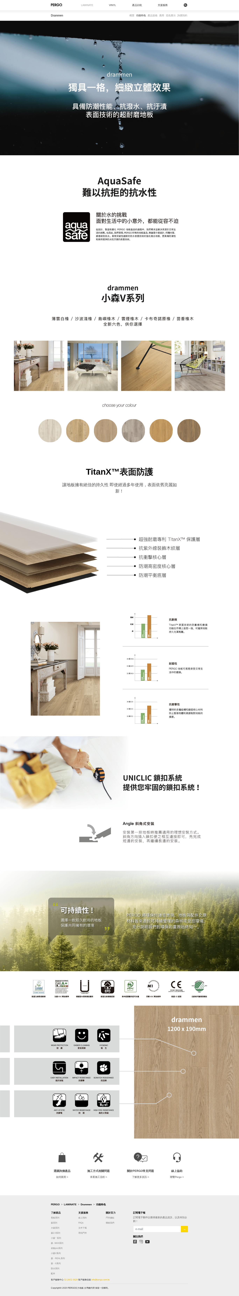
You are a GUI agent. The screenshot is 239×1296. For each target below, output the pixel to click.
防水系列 (55, 1268)
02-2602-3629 (71, 1279)
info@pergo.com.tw (100, 1279)
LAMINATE (87, 5)
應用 (161, 15)
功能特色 (141, 15)
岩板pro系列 (56, 1248)
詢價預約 (182, 15)
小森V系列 (56, 1253)
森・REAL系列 (58, 1258)
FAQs (80, 1223)
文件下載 (82, 1228)
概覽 (131, 15)
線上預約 (82, 1218)
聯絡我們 (110, 1223)
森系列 (54, 1223)
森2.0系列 (55, 1233)
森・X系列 (56, 1263)
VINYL (112, 5)
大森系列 (55, 1228)
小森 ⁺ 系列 (56, 1238)
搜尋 (178, 5)
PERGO (55, 1204)
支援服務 (163, 5)
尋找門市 (82, 1233)
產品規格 (152, 15)
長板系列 (55, 1218)
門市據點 (110, 1218)
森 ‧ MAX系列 (57, 1243)
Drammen (86, 1204)
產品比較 (137, 5)
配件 (53, 1273)
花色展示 (171, 15)
